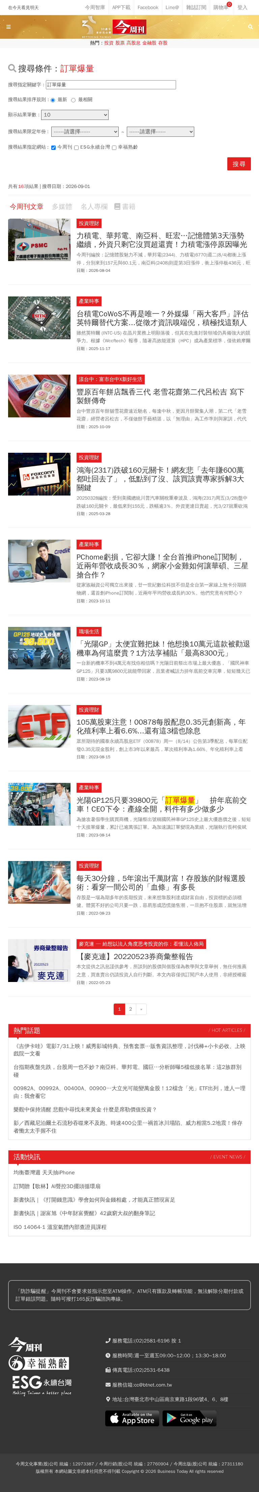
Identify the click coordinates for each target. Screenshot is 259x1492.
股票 (120, 43)
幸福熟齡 (128, 147)
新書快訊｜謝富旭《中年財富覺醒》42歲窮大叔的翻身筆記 (84, 1213)
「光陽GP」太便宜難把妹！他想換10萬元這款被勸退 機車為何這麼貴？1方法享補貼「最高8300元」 (164, 649)
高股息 (133, 43)
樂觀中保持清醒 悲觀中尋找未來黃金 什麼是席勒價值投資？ (85, 1109)
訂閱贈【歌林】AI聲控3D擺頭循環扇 (56, 1186)
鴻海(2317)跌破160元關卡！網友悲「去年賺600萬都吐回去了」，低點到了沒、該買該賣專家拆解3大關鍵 (160, 479)
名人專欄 (94, 206)
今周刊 (65, 147)
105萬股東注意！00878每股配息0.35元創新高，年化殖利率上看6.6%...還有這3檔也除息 (161, 727)
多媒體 (62, 206)
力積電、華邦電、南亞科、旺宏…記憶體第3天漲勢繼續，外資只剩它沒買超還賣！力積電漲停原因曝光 (162, 240)
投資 (109, 43)
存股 (163, 43)
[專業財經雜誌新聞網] (129, 27)
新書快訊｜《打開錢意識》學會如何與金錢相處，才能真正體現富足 (94, 1200)
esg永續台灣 (95, 147)
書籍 (129, 206)
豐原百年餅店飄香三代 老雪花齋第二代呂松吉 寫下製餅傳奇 (160, 397)
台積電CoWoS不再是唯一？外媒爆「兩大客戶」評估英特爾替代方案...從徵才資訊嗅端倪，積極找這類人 (163, 318)
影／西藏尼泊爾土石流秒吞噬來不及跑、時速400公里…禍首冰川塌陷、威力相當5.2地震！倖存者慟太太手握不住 (127, 1127)
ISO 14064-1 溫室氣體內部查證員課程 (60, 1227)
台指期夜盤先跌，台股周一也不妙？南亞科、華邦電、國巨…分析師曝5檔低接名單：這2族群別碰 (127, 1071)
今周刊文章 (27, 206)
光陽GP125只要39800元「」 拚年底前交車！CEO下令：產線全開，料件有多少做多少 (162, 805)
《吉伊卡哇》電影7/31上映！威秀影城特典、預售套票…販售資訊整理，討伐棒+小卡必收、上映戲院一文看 (129, 1050)
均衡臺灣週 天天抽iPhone (44, 1172)
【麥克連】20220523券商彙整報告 (135, 956)
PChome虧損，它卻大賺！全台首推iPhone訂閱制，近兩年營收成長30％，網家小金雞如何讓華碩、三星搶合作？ (163, 566)
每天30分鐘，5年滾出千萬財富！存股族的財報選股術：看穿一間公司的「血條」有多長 (161, 883)
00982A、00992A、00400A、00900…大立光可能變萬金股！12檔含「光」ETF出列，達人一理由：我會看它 (129, 1092)
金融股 (149, 43)
